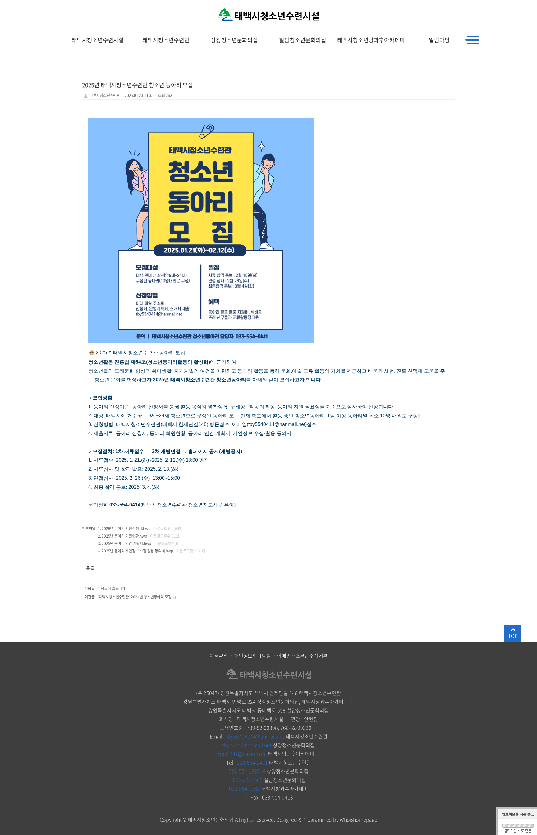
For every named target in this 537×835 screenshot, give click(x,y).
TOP (512, 635)
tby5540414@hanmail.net (255, 736)
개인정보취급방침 (252, 655)
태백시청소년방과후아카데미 (371, 40)
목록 (90, 568)
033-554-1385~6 (247, 771)
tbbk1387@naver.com (241, 753)
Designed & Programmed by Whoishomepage (326, 819)
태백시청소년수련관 (165, 40)
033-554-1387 (244, 788)
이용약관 (218, 655)
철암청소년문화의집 (302, 40)
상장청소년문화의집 (234, 40)
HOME (440, 7)
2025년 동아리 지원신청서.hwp (126, 528)
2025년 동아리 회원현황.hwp (124, 536)
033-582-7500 (247, 779)
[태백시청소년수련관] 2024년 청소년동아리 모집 (135, 597)
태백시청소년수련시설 (97, 40)
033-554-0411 (252, 762)
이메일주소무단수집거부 (302, 655)
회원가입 (460, 7)
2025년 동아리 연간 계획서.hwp (126, 543)
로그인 (480, 7)
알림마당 (439, 40)
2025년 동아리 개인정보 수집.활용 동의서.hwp (137, 551)
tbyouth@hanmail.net (247, 745)
